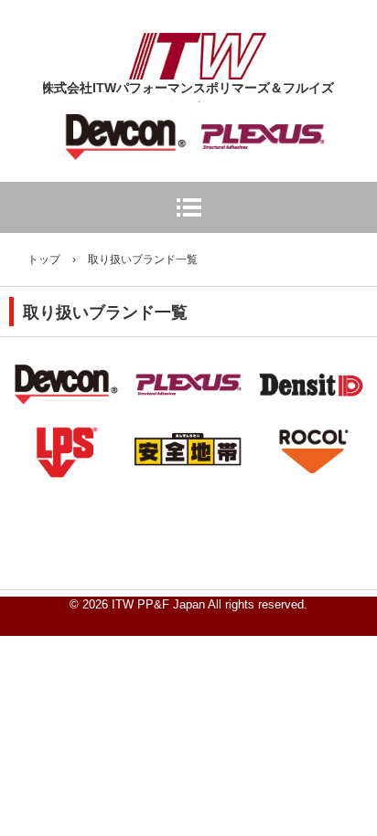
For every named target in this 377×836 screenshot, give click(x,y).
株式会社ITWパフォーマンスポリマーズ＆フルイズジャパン (197, 49)
